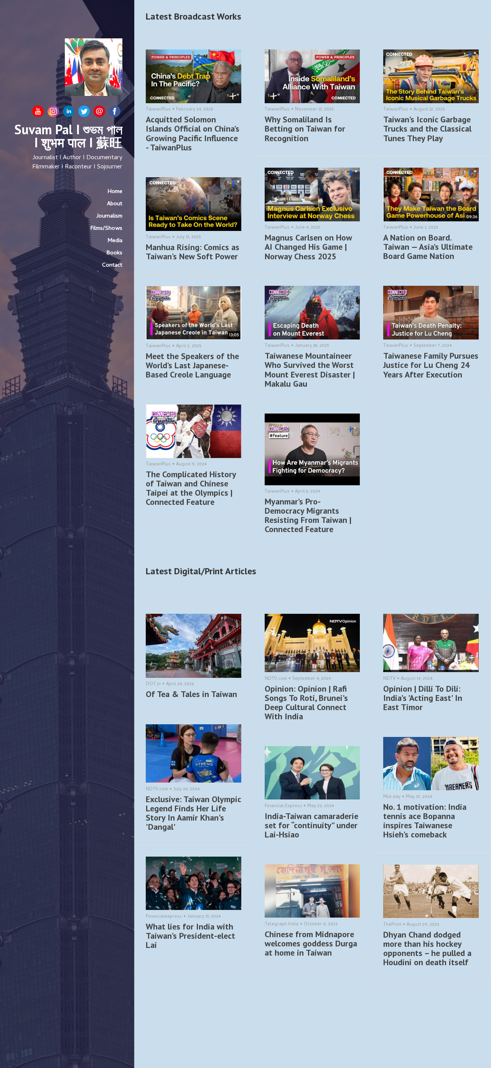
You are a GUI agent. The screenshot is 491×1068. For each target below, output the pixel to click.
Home (115, 191)
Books (114, 253)
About (114, 204)
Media (115, 241)
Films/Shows (106, 228)
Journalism (109, 216)
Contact (112, 265)
